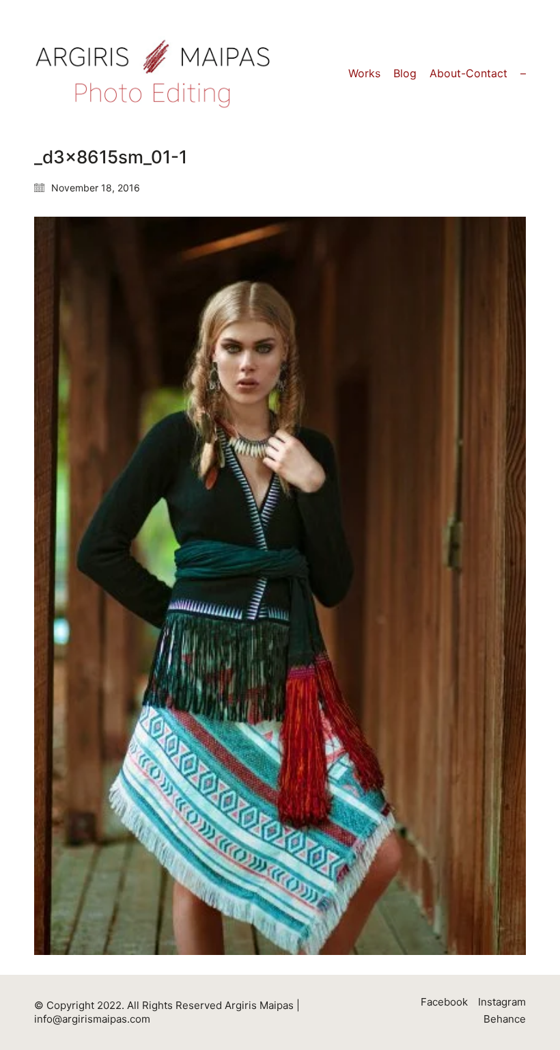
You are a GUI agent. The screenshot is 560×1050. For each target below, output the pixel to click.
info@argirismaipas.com (92, 1018)
